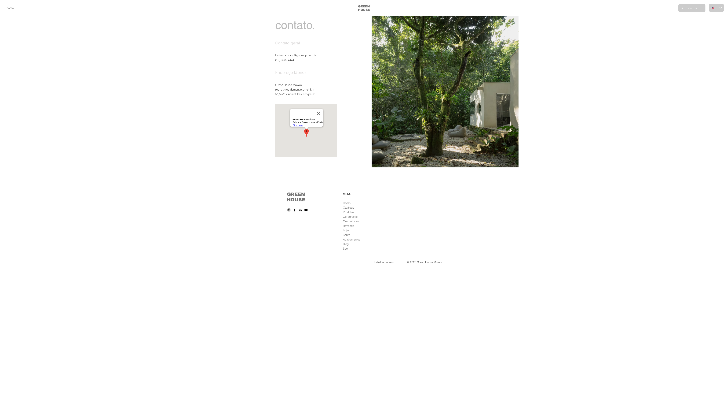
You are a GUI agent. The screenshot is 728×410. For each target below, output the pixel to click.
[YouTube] (306, 210)
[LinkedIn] (300, 210)
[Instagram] (289, 210)
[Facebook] (295, 210)
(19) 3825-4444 (284, 60)
